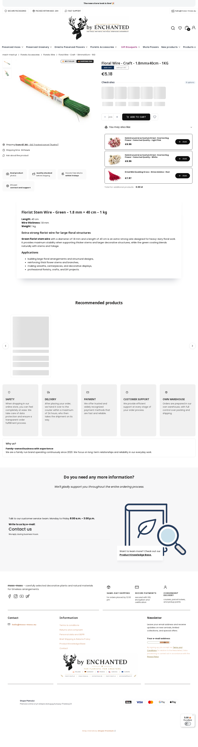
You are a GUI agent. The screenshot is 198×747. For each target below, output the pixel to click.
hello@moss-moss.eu (185, 11)
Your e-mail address (158, 638)
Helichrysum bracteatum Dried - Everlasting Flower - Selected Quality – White (147, 156)
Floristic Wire (49, 54)
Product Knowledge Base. (136, 554)
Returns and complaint (71, 629)
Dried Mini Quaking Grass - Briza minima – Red (147, 172)
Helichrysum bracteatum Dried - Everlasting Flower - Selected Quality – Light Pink (147, 139)
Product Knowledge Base (72, 643)
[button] (154, 117)
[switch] (188, 724)
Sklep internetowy (98, 731)
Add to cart (138, 116)
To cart (30, 372)
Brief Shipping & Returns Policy (75, 639)
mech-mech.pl (9, 54)
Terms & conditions (69, 625)
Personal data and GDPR (72, 634)
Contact (64, 648)
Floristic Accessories (30, 54)
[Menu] (193, 716)
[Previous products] (5, 346)
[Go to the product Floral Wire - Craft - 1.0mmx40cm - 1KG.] (31, 335)
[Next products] (192, 346)
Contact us (20, 529)
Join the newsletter (164, 642)
